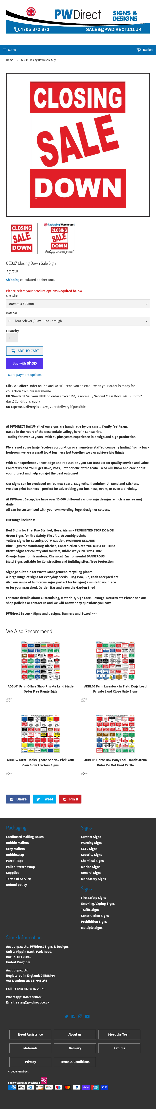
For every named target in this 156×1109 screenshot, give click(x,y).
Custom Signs (91, 837)
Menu (12, 50)
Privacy (30, 1062)
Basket (148, 50)
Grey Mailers (15, 849)
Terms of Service (18, 879)
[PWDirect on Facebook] (73, 1017)
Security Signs (91, 855)
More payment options (24, 375)
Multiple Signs (92, 928)
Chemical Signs (92, 861)
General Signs (91, 873)
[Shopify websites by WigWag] (44, 1082)
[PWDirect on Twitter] (66, 1017)
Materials (30, 1048)
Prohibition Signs (94, 922)
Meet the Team (119, 1034)
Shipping (12, 280)
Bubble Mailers (17, 843)
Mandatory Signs (93, 879)
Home (9, 59)
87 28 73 (38, 989)
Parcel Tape (15, 861)
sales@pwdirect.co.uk (32, 1002)
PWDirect (22, 1071)
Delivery (75, 1048)
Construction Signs (95, 916)
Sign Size (12, 296)
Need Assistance (30, 1034)
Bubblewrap (15, 855)
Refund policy (16, 885)
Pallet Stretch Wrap (20, 867)
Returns (119, 1048)
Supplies (12, 873)
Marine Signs (90, 867)
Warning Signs (91, 843)
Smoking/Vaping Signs (98, 904)
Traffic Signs (90, 910)
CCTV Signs (89, 849)
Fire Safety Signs (93, 898)
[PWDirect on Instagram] (80, 1017)
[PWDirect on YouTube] (87, 1017)
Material (11, 313)
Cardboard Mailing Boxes (25, 837)
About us (74, 1034)
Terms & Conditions (75, 1062)
